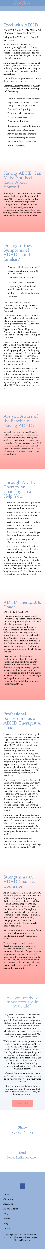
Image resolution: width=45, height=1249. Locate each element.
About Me (8, 1199)
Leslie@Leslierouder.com (22, 1157)
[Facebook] (22, 1186)
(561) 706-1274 (22, 1132)
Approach (8, 1203)
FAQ (5, 1213)
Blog (5, 1223)
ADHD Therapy (11, 1208)
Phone (22, 1127)
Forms (6, 1218)
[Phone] (22, 1122)
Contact (7, 1228)
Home (6, 1194)
